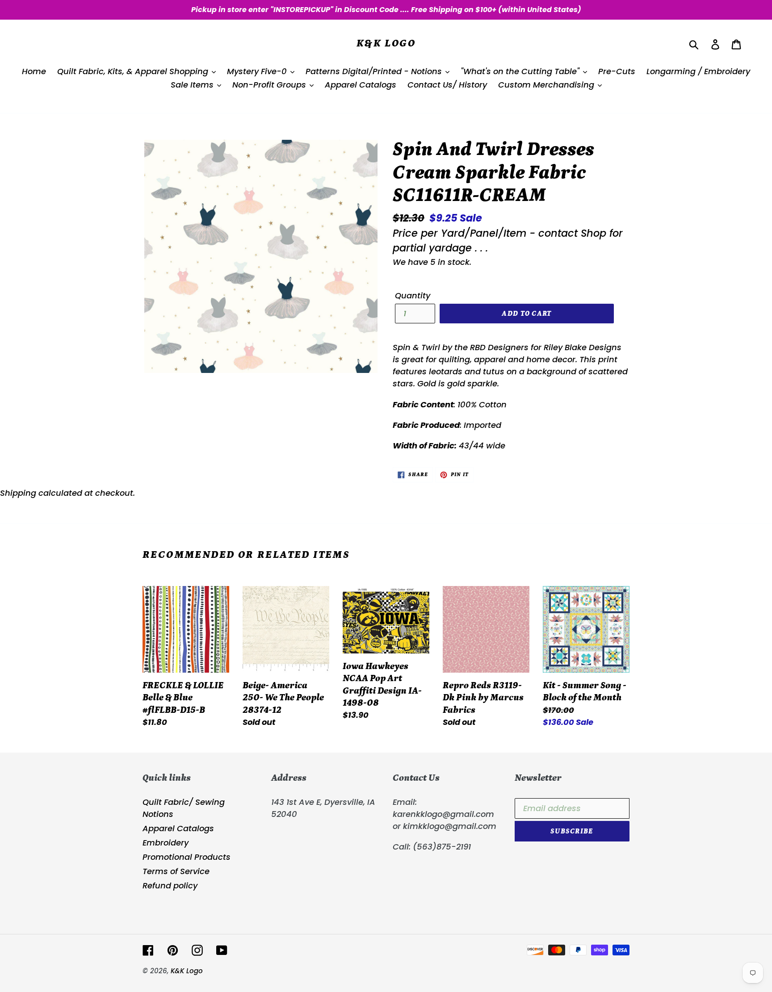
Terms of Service (176, 871)
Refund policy (170, 885)
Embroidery (166, 842)
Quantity (412, 295)
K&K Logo (386, 43)
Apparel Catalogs (178, 828)
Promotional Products (187, 856)
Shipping (18, 492)
